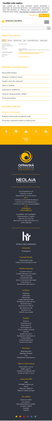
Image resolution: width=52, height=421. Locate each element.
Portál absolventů (26, 351)
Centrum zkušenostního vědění (14, 94)
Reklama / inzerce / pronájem (26, 390)
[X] (36, 131)
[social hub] (26, 139)
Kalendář (26, 410)
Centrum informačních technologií (26, 280)
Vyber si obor (26, 295)
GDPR (26, 382)
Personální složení (9, 73)
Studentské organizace (26, 340)
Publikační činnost (17, 40)
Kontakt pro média (26, 399)
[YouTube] (26, 131)
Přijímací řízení (26, 297)
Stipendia (26, 331)
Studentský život (26, 310)
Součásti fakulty (11, 106)
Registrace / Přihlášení (26, 353)
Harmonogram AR (26, 327)
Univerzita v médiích (26, 406)
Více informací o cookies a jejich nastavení (33, 12)
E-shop (26, 386)
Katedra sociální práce (23, 53)
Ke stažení (26, 408)
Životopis (10, 40)
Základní (4, 40)
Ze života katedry (9, 98)
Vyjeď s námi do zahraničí (12, 81)
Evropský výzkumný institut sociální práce (18, 121)
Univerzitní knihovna (26, 271)
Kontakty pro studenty (26, 342)
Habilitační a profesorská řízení (26, 371)
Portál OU (26, 321)
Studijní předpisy (26, 338)
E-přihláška (26, 293)
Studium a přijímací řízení (12, 77)
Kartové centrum (26, 282)
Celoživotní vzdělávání (11, 90)
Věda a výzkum (8, 85)
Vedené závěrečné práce (33, 40)
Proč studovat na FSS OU (26, 305)
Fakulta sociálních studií (39, 52)
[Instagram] (16, 131)
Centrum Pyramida (26, 275)
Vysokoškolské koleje (26, 278)
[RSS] (45, 131)
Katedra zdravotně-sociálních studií (26, 52)
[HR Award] (26, 238)
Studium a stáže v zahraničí (26, 329)
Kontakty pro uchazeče (26, 312)
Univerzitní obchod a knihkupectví (26, 273)
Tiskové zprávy (26, 402)
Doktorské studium (26, 303)
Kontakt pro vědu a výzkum (26, 373)
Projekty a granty (43, 40)
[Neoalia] (26, 180)
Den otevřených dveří (26, 308)
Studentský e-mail (26, 323)
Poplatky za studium (26, 334)
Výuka (24, 40)
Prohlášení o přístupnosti (26, 384)
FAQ (26, 355)
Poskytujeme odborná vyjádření (26, 404)
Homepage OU (26, 251)
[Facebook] (6, 131)
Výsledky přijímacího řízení (26, 299)
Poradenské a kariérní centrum (26, 284)
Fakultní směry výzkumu (26, 367)
